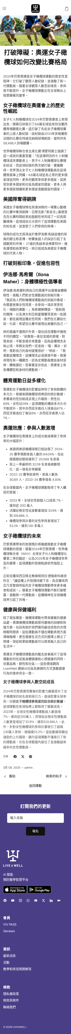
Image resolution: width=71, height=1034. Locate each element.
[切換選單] (4, 8)
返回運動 (35, 786)
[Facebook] (5, 900)
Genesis (9, 931)
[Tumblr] (59, 900)
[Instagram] (20, 900)
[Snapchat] (36, 900)
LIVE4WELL (19, 1027)
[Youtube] (13, 900)
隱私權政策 (11, 994)
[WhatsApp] (28, 900)
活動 (6, 962)
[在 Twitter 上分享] (23, 756)
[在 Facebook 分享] (15, 756)
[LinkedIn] (51, 900)
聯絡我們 (9, 1007)
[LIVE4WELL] (35, 8)
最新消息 (9, 956)
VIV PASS (9, 924)
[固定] (30, 756)
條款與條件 (11, 1000)
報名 (35, 831)
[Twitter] (43, 900)
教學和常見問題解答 (17, 969)
